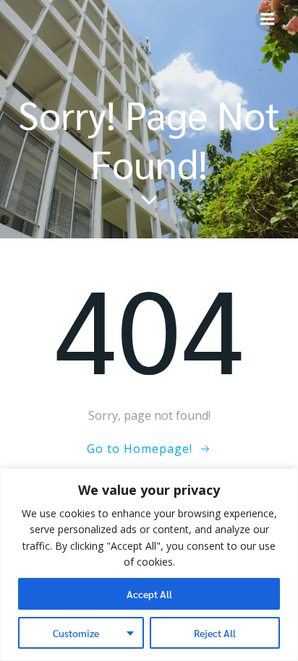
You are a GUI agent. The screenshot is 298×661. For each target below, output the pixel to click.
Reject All (215, 632)
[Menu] (267, 19)
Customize (76, 632)
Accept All (149, 593)
